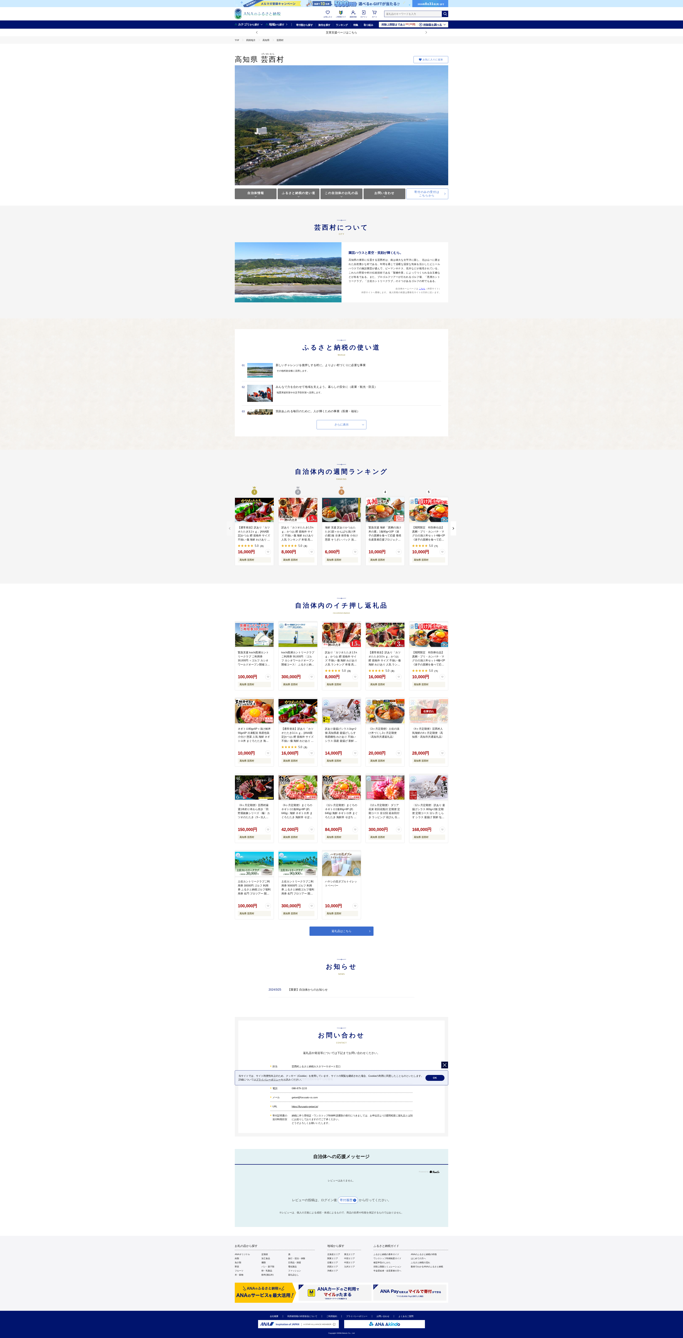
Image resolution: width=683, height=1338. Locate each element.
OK (435, 1077)
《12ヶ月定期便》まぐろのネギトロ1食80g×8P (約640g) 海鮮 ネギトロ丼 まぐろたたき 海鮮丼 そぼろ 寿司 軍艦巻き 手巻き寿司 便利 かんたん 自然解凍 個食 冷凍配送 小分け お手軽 (341, 817)
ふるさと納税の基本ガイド (386, 1254)
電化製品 (292, 1266)
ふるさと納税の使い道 (298, 193)
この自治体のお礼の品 (341, 193)
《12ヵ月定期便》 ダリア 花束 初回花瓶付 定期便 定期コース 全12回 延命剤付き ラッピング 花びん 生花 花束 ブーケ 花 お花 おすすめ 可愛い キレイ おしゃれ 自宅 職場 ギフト (385, 817)
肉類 (237, 1258)
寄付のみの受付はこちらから (426, 193)
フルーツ (239, 1270)
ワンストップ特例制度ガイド (387, 1258)
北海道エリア (333, 1254)
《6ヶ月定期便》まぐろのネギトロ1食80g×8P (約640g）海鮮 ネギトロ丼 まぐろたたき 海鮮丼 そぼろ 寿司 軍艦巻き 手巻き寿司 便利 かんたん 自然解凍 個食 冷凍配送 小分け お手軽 (297, 817)
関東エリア (332, 1258)
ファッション (294, 1270)
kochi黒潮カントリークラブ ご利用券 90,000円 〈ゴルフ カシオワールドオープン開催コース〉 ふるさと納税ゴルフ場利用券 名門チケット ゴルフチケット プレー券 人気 (297, 664)
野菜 (237, 1266)
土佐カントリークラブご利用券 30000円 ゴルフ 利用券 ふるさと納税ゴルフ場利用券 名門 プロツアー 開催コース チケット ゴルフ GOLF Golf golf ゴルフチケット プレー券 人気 (254, 893)
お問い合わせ (384, 193)
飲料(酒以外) (267, 1275)
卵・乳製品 (266, 1270)
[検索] (445, 14)
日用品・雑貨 (294, 1262)
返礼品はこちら (341, 931)
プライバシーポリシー (356, 1316)
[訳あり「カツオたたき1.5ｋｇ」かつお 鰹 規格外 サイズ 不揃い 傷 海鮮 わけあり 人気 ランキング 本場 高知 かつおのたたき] (298, 509)
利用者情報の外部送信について (302, 1316)
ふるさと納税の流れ (420, 1262)
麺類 (263, 1262)
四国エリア (332, 1266)
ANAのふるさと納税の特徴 (424, 1254)
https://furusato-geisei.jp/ (305, 1106)
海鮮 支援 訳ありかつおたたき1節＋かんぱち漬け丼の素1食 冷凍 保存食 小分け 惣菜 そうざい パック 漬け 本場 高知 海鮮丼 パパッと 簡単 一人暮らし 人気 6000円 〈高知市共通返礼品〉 (341, 539)
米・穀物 (239, 1275)
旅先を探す (324, 24)
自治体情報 (255, 193)
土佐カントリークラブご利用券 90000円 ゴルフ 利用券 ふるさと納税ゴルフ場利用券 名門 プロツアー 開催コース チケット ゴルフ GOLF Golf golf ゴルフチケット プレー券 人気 (297, 893)
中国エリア (349, 1262)
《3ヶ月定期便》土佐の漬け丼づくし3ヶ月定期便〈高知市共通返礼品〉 (384, 732)
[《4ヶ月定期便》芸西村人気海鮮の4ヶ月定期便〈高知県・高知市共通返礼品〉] (428, 711)
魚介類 (238, 1262)
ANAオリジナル (242, 1254)
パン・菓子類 (267, 1266)
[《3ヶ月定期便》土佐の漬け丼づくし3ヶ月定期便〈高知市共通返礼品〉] (385, 711)
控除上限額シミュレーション (387, 1266)
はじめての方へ (418, 1258)
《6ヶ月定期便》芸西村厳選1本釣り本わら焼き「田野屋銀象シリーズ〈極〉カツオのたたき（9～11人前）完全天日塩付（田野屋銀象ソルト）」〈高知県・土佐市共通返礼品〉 (254, 817)
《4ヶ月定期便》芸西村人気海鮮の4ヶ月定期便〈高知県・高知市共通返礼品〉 (428, 732)
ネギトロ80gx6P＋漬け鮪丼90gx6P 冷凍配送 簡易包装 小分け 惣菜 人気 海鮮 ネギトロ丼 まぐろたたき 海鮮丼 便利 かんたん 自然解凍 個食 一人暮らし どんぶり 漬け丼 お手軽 (254, 740)
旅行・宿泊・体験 (296, 1258)
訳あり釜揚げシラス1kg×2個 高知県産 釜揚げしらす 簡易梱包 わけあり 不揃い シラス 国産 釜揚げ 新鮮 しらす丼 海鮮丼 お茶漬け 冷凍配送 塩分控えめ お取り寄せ (341, 740)
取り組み (368, 24)
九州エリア (349, 1266)
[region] (341, 992)
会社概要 (274, 1316)
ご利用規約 (331, 1316)
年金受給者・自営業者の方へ (387, 1270)
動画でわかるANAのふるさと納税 (427, 1266)
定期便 (264, 1254)
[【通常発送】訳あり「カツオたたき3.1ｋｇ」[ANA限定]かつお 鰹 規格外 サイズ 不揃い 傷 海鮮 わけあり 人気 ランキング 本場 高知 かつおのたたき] (254, 509)
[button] (257, 32)
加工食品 (265, 1258)
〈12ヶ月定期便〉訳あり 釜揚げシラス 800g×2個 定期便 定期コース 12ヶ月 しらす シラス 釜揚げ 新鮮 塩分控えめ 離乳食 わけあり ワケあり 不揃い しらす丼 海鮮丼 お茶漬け (428, 817)
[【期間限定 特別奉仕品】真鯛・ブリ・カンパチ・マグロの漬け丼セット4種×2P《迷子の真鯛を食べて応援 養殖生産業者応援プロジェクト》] (428, 509)
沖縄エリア (332, 1270)
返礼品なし (293, 1275)
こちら (422, 288)
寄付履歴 (346, 1200)
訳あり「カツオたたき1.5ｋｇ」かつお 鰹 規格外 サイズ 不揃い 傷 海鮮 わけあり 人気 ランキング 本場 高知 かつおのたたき (297, 535)
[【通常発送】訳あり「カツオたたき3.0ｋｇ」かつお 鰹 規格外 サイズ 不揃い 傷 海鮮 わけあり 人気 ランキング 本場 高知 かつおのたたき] (385, 634)
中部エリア (349, 1258)
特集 (355, 24)
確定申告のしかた (382, 1262)
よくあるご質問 (405, 1316)
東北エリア (349, 1254)
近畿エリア (332, 1262)
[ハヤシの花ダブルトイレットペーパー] (341, 863)
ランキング (342, 24)
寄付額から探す (304, 24)
